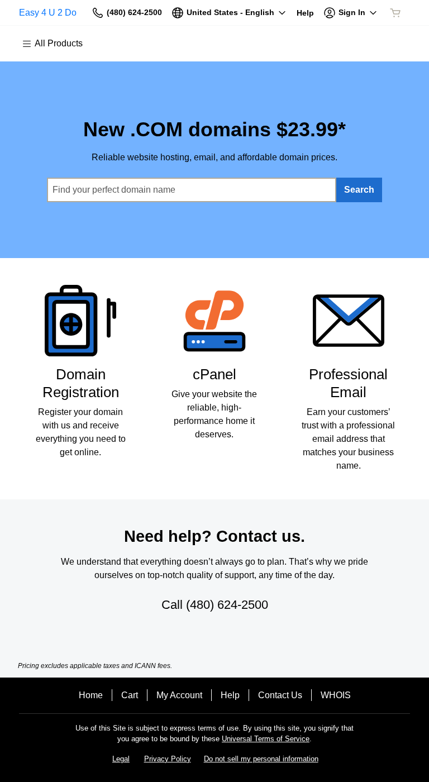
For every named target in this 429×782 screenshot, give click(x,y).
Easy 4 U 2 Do (48, 12)
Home (91, 695)
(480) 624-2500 (227, 605)
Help (230, 695)
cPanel (214, 374)
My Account (179, 695)
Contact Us (280, 695)
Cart (129, 695)
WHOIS (336, 695)
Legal (121, 759)
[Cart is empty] (395, 13)
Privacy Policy (167, 759)
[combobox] (191, 190)
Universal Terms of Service (265, 739)
